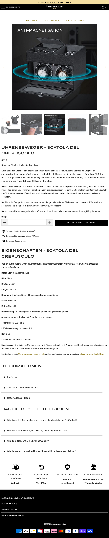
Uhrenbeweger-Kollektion (92, 354)
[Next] (105, 67)
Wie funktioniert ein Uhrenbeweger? (28, 440)
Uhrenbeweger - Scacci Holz (31, 354)
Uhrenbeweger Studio (57, 524)
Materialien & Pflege (18, 397)
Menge (4, 217)
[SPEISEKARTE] (2, 7)
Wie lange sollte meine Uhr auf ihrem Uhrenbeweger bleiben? (41, 451)
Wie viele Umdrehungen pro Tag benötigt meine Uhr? (37, 430)
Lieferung (12, 377)
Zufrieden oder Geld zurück (22, 387)
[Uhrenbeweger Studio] (54, 7)
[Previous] (3, 67)
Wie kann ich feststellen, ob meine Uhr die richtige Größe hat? (42, 420)
